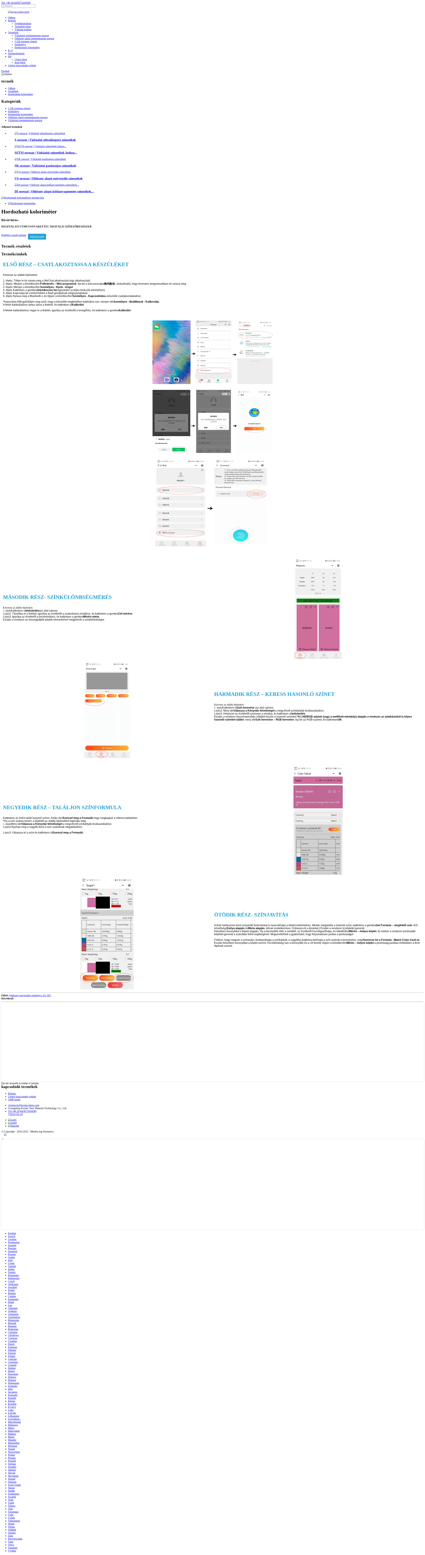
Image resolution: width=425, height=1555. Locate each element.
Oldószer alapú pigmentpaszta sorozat (34, 38)
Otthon (11, 17)
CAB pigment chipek (26, 41)
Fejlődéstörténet (23, 23)
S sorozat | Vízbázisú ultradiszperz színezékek (45, 140)
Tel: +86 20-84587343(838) (16, 2)
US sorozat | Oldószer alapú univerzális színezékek (49, 178)
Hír (9, 56)
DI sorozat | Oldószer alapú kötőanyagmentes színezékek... (54, 191)
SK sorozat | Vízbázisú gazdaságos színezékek (45, 165)
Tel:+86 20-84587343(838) (22, 1111)
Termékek (13, 32)
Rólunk (12, 20)
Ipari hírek (20, 62)
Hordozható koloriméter (27, 47)
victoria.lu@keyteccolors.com (23, 1105)
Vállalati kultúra (23, 29)
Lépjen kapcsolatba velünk (22, 65)
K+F (10, 50)
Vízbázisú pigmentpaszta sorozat (32, 35)
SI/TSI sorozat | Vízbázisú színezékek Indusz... (46, 152)
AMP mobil (14, 1099)
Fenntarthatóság (16, 53)
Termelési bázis (23, 26)
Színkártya (20, 44)
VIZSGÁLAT (15, 1114)
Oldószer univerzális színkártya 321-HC (30, 995)
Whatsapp (37, 236)
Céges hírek (21, 59)
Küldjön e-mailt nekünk (13, 235)
